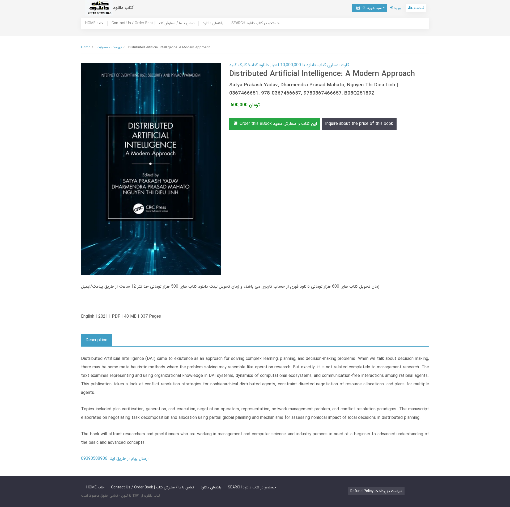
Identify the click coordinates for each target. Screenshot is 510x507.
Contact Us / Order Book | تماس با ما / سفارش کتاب (153, 23)
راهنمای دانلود (213, 23)
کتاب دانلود (123, 7)
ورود (397, 8)
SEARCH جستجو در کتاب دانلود (255, 23)
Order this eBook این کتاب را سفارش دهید (277, 123)
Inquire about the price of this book (359, 123)
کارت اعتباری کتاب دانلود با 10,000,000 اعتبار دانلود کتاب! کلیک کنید (289, 65)
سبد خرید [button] (371, 8)
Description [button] (96, 340)
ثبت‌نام (418, 8)
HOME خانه (94, 23)
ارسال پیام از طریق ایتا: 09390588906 (114, 458)
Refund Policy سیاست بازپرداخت (376, 491)
